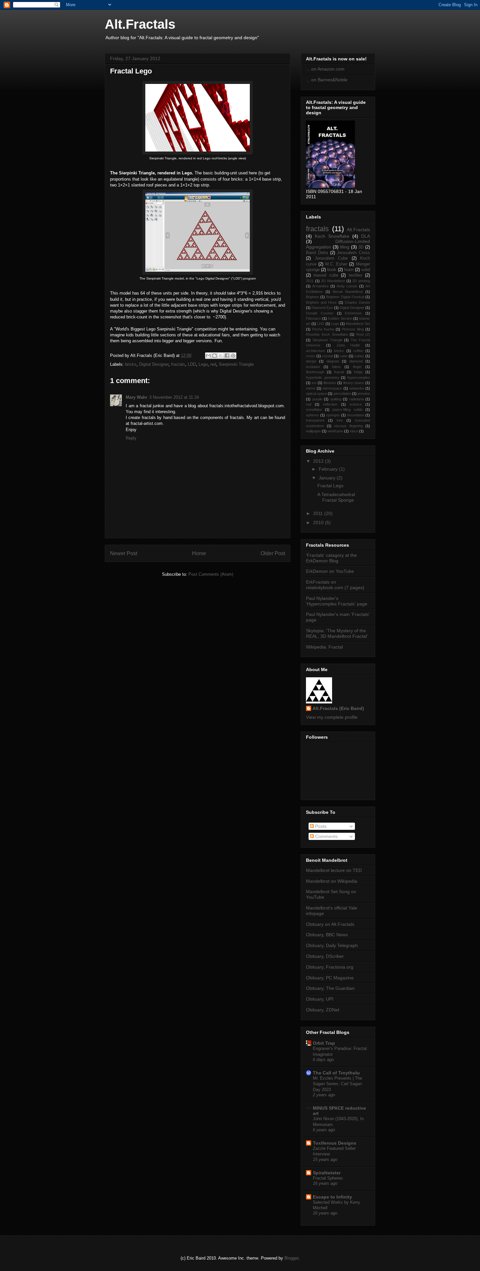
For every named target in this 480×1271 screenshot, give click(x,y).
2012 (319, 461)
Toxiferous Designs (334, 1143)
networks (356, 388)
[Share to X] (220, 355)
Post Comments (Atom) (210, 574)
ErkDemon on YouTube (330, 571)
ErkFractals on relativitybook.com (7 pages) (335, 584)
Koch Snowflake (332, 236)
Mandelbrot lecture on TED (334, 870)
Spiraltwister (327, 1172)
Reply (131, 438)
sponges (333, 415)
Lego (203, 364)
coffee (358, 351)
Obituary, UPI (319, 999)
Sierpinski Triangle (236, 364)
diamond (356, 361)
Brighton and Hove (321, 302)
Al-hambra (320, 286)
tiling (344, 246)
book (331, 269)
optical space (316, 393)
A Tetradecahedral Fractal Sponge (336, 497)
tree (340, 420)
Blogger (291, 1258)
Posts (320, 826)
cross (310, 356)
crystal (327, 356)
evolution (313, 367)
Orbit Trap (324, 1043)
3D (360, 247)
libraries (330, 383)
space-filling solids (347, 409)
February (329, 469)
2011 (309, 281)
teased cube (325, 275)
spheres (312, 415)
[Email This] (208, 355)
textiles (355, 275)
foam (349, 269)
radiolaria (356, 399)
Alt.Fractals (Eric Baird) (338, 708)
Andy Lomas (347, 286)
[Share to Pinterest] (233, 355)
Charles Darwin (357, 302)
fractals (178, 364)
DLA (365, 236)
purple (317, 399)
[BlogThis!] (214, 355)
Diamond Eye (322, 308)
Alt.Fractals (140, 24)
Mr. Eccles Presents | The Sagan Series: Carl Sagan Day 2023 (337, 1084)
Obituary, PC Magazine (330, 977)
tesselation (355, 415)
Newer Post (123, 553)
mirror (310, 388)
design (311, 361)
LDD (192, 364)
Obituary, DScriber (325, 956)
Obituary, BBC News (327, 934)
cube (343, 356)
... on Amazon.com (325, 69)
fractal (339, 372)
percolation (342, 393)
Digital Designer (153, 364)
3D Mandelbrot (333, 281)
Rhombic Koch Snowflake (327, 334)
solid (365, 269)
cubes (359, 356)
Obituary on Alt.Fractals (330, 924)
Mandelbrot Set (358, 324)
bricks (130, 364)
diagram (333, 361)
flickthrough (315, 372)
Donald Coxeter (319, 313)
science (355, 404)
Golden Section (340, 318)
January (328, 477)
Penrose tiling (353, 329)
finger (357, 367)
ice (314, 383)
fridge (358, 372)
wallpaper (313, 431)
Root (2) (363, 334)
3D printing (361, 281)
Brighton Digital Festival (345, 297)
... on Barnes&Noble (326, 79)
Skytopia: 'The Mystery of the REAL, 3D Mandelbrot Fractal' (337, 633)
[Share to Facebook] (227, 355)
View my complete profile (332, 717)
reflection (330, 404)
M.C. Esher (336, 264)
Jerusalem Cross (353, 252)
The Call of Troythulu (336, 1072)
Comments (326, 836)
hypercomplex (358, 377)
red (213, 364)
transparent (315, 420)
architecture (315, 351)
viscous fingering (348, 426)
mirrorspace (332, 388)
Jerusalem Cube (331, 258)
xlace (354, 431)
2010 (319, 522)
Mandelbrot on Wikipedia (331, 881)
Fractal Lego (131, 71)
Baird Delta (317, 252)
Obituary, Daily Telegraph (332, 945)
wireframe (335, 431)
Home (199, 553)
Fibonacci (313, 318)
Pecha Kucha (323, 329)
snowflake (314, 409)
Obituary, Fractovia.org (329, 967)
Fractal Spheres (328, 1178)
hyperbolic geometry (322, 377)
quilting (335, 399)
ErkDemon (353, 313)
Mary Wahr (136, 397)
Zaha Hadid (348, 345)
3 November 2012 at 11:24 (174, 397)
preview (364, 393)
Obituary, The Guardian (330, 988)
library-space (353, 383)
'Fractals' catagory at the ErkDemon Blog (331, 558)
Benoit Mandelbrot (348, 292)
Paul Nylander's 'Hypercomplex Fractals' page (336, 601)
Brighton (312, 297)
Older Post (273, 553)
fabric (336, 367)
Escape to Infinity (332, 1196)
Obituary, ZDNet (322, 1009)
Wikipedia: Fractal (324, 647)
